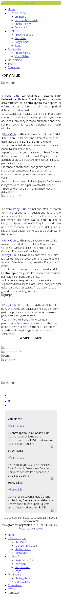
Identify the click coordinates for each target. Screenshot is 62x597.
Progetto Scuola (24, 34)
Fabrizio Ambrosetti (26, 20)
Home (11, 9)
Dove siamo (15, 60)
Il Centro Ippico (17, 13)
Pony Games (22, 42)
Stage (18, 45)
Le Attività (13, 31)
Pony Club (20, 38)
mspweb (38, 528)
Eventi (11, 63)
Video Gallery (22, 56)
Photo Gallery (23, 24)
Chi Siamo (20, 16)
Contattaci (21, 27)
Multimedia (14, 49)
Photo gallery (22, 53)
